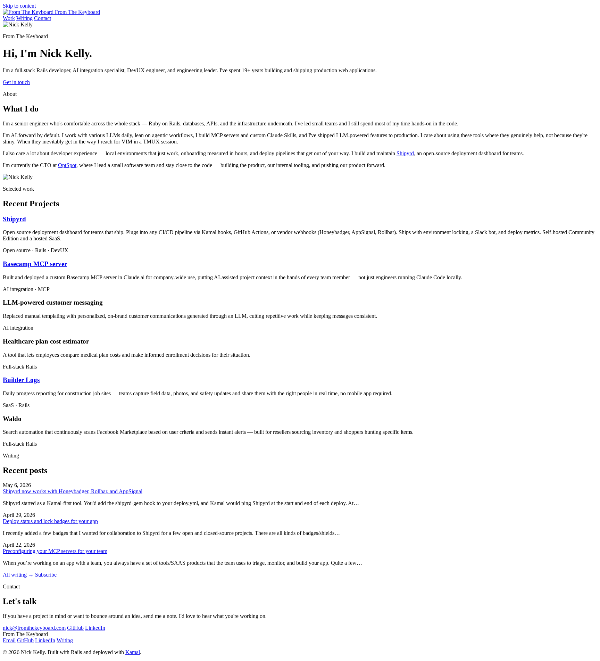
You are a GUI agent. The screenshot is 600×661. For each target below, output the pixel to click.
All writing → (18, 575)
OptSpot (67, 165)
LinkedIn (95, 628)
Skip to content (19, 6)
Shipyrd (405, 153)
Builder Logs (21, 379)
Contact (42, 18)
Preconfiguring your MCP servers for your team (55, 551)
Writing (24, 18)
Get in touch (16, 82)
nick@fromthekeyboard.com (34, 628)
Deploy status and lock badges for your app (50, 521)
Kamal (132, 652)
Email (9, 640)
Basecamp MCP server (35, 263)
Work (9, 18)
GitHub (75, 628)
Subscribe (46, 575)
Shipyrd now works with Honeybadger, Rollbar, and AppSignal (72, 491)
